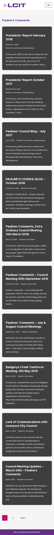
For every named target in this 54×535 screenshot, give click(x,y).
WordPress (35, 532)
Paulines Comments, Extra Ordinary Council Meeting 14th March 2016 (24, 230)
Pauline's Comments (13, 48)
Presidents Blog (28, 48)
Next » (23, 518)
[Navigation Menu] (48, 5)
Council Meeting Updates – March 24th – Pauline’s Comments (24, 470)
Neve (16, 532)
